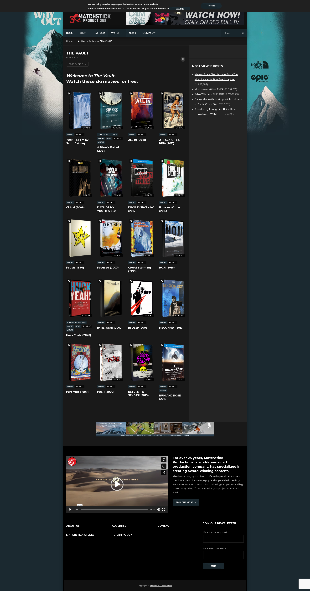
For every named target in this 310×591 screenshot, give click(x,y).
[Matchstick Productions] (93, 17)
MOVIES (70, 135)
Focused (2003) (108, 267)
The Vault (79, 135)
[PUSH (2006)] (110, 362)
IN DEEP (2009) (138, 327)
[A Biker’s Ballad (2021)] (110, 110)
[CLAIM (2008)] (79, 177)
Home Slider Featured (107, 135)
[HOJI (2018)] (172, 238)
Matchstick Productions (161, 585)
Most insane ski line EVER (209, 89)
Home (69, 41)
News (108, 138)
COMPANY (148, 33)
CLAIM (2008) (75, 207)
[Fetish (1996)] (79, 238)
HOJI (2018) (167, 267)
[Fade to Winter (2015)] (172, 177)
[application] (117, 484)
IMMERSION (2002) (110, 327)
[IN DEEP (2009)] (141, 298)
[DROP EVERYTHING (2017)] (141, 177)
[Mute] (158, 509)
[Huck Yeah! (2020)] (79, 298)
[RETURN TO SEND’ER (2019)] (141, 362)
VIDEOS (101, 142)
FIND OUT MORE (185, 502)
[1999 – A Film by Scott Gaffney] (79, 110)
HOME (69, 33)
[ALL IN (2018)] (141, 110)
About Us (73, 526)
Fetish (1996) (75, 267)
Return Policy (122, 535)
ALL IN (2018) (137, 140)
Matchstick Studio (80, 535)
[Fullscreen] (163, 509)
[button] (117, 484)
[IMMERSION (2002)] (110, 298)
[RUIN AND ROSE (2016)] (172, 362)
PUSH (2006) (105, 391)
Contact (164, 526)
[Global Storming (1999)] (141, 238)
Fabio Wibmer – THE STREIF (211, 94)
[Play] (70, 509)
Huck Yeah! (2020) (78, 335)
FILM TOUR (99, 33)
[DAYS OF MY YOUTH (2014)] (110, 177)
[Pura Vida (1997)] (79, 362)
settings (180, 8)
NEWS (132, 33)
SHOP (83, 33)
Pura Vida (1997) (77, 391)
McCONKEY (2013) (171, 327)
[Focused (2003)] (110, 238)
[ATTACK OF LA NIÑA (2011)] (172, 110)
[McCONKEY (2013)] (172, 298)
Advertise (119, 526)
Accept (211, 5)
